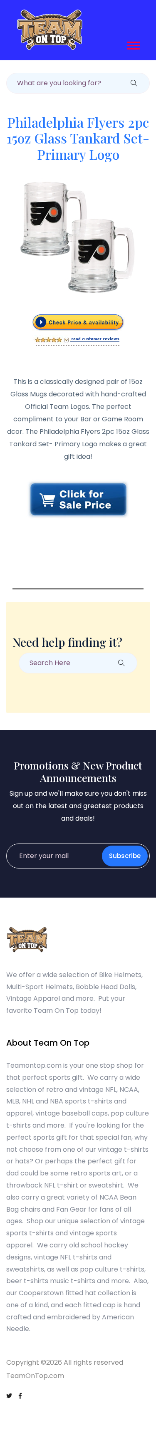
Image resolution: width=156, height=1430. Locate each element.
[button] (132, 43)
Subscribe (125, 855)
